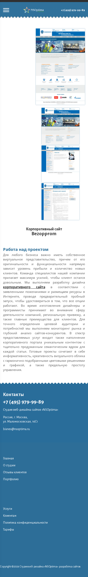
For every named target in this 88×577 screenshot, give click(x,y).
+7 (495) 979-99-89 (73, 10)
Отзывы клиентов (15, 472)
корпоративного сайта (24, 287)
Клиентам (9, 515)
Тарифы (8, 529)
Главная (8, 458)
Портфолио (11, 479)
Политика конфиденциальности (25, 522)
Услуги (7, 508)
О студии (9, 465)
